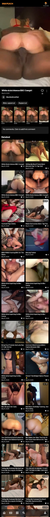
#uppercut (23, 103)
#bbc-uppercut (9, 103)
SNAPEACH (7, 3)
